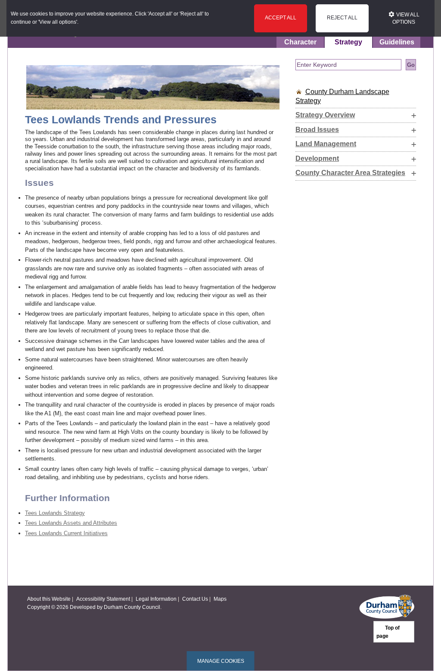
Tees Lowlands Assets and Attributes (71, 523)
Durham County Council (132, 607)
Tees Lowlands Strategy (55, 513)
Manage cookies (220, 661)
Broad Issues (317, 129)
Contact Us (195, 599)
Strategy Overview (325, 115)
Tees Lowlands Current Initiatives (66, 533)
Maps (220, 599)
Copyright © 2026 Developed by (65, 607)
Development (317, 158)
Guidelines (396, 42)
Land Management (325, 143)
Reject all (342, 18)
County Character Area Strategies (350, 172)
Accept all (280, 18)
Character (300, 42)
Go (411, 65)
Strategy (348, 42)
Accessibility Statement (103, 599)
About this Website (49, 599)
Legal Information (156, 599)
